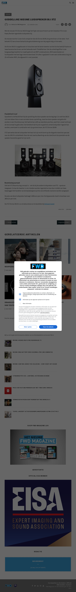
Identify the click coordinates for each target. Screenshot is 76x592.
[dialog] (38, 296)
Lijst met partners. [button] (45, 312)
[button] (38, 303)
